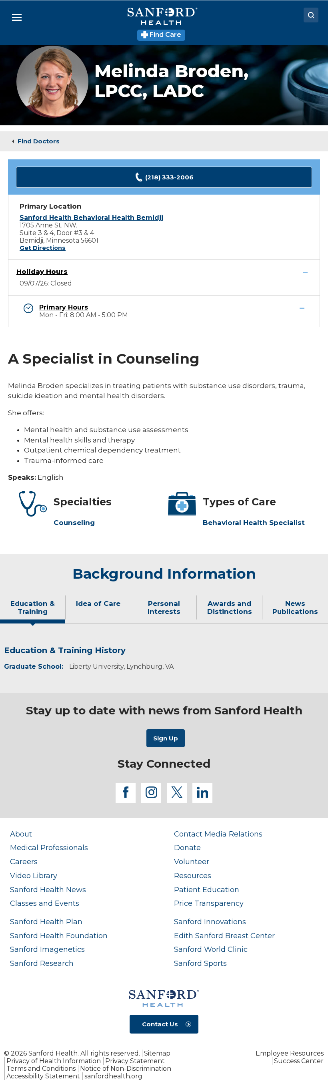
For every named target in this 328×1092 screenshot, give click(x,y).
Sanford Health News (48, 889)
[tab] (33, 610)
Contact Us (160, 1024)
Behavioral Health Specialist (254, 523)
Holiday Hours (42, 272)
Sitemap (157, 1053)
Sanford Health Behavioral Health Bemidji (91, 217)
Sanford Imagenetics (47, 949)
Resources (192, 875)
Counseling (74, 523)
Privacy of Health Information (53, 1061)
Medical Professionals (49, 847)
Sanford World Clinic (211, 949)
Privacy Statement (135, 1061)
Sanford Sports (200, 963)
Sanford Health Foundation (59, 935)
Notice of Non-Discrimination (125, 1068)
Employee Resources (290, 1053)
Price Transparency (209, 903)
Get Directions (43, 247)
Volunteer (191, 861)
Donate (187, 847)
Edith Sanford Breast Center (224, 935)
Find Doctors (39, 141)
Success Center (299, 1061)
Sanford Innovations (210, 921)
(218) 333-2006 (169, 177)
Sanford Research (42, 963)
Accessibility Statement (43, 1076)
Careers (24, 861)
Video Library (33, 875)
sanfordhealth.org (113, 1076)
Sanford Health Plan (46, 921)
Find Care (164, 34)
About (21, 834)
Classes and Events (44, 903)
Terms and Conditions (41, 1068)
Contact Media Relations (218, 834)
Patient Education (206, 889)
